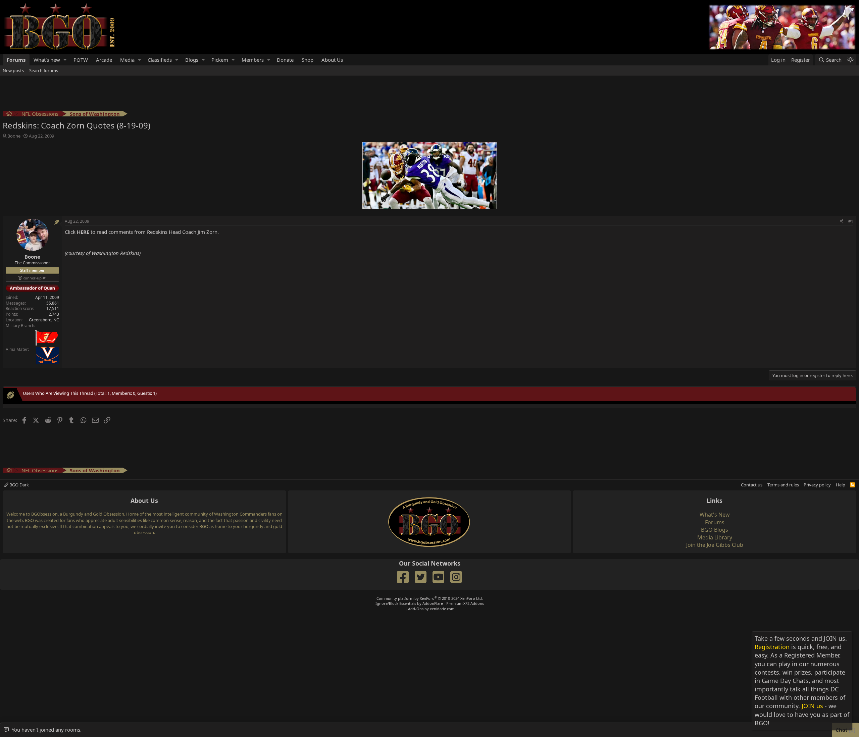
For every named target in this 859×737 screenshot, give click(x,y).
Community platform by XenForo (429, 598)
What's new (47, 59)
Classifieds (160, 59)
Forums (16, 59)
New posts (13, 70)
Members (253, 59)
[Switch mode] (850, 59)
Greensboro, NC (44, 320)
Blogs (191, 59)
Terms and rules (783, 485)
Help (840, 485)
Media (127, 59)
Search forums (43, 70)
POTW (80, 59)
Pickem (219, 59)
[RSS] (852, 484)
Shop (307, 59)
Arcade (104, 59)
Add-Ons (415, 608)
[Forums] (9, 114)
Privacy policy (817, 485)
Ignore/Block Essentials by (429, 603)
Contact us (751, 485)
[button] (65, 59)
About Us (332, 59)
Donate (285, 59)
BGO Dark (18, 485)
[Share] (842, 221)
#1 (850, 221)
